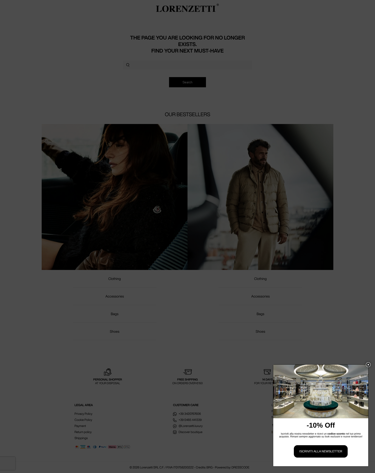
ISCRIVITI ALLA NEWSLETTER (320, 451)
